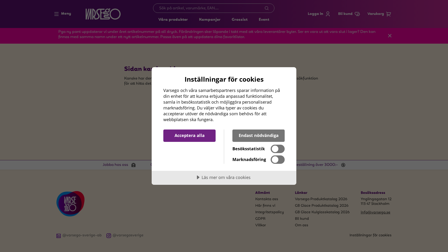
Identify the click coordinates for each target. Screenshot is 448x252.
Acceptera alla (190, 135)
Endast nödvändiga (259, 135)
